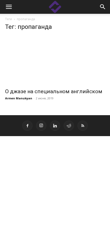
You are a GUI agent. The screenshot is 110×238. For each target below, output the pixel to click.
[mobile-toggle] (9, 7)
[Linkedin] (55, 126)
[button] (103, 7)
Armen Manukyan (18, 98)
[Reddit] (69, 126)
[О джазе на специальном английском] (55, 60)
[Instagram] (41, 126)
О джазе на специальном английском (53, 91)
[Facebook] (27, 126)
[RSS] (83, 126)
